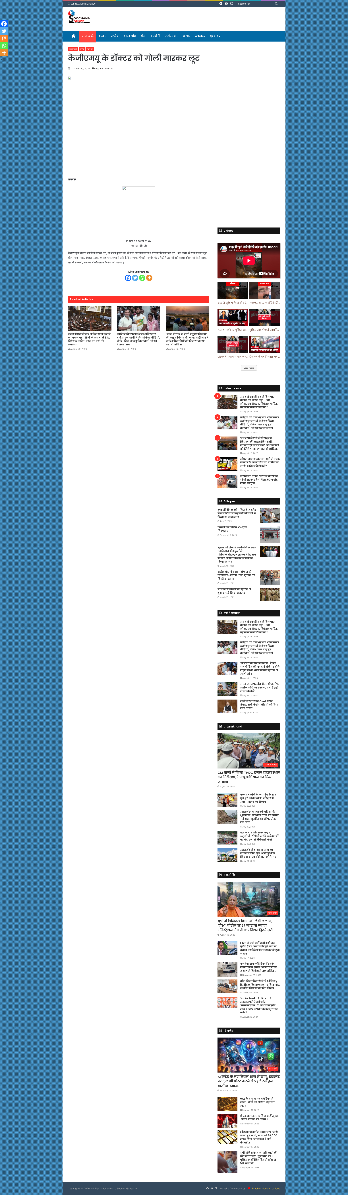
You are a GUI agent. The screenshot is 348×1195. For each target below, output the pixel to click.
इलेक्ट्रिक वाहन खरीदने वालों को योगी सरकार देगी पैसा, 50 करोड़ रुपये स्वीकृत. (259, 479)
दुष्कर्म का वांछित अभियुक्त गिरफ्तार (232, 529)
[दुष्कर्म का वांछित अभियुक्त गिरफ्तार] (270, 534)
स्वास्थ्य (90, 49)
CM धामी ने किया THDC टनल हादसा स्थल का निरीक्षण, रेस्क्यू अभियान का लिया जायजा (249, 777)
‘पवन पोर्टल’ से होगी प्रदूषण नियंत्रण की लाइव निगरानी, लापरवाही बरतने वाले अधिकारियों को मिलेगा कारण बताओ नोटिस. (187, 339)
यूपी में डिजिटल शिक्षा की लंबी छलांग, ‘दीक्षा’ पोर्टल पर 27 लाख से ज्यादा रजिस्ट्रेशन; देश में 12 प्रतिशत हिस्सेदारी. (246, 925)
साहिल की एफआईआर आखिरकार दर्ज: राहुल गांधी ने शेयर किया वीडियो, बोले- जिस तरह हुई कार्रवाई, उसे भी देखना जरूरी (138, 339)
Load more (249, 368)
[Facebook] (128, 278)
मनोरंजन (170, 36)
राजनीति (155, 36)
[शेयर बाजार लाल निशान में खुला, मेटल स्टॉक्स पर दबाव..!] (227, 1121)
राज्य (101, 36)
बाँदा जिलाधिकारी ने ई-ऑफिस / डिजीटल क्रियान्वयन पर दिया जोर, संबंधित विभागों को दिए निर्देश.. (260, 984)
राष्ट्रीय (114, 36)
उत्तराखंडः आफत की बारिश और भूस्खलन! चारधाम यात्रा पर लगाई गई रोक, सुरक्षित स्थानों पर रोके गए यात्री (259, 817)
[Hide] (1, 59)
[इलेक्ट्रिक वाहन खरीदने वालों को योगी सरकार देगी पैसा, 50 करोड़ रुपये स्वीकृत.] (227, 481)
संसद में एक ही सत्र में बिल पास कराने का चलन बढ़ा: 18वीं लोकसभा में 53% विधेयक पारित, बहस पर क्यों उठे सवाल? (89, 339)
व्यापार (186, 36)
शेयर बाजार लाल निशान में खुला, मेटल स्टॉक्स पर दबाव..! (259, 1117)
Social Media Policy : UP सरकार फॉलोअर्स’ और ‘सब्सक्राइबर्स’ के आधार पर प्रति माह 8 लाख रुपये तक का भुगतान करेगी (259, 1005)
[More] (149, 278)
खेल (143, 36)
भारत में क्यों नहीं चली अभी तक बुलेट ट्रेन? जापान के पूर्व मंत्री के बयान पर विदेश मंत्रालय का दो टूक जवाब (260, 948)
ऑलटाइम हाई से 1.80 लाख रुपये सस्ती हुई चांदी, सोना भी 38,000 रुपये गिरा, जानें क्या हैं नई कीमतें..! (259, 1137)
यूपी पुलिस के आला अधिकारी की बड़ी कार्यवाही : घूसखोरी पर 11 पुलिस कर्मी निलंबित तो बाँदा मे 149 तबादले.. (258, 1158)
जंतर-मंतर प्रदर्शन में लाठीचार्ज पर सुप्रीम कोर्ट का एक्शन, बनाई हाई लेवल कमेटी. (259, 687)
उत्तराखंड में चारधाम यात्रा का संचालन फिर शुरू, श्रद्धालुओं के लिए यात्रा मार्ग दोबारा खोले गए (258, 853)
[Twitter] (135, 278)
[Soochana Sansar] (79, 17)
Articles (200, 36)
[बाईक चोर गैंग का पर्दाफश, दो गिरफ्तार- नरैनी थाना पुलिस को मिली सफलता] (270, 577)
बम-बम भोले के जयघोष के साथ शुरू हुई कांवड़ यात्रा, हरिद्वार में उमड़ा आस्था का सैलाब (258, 798)
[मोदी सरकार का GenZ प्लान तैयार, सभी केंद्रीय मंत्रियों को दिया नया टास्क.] (227, 706)
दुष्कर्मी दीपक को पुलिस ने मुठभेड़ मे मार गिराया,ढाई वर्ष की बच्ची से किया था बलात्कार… (237, 513)
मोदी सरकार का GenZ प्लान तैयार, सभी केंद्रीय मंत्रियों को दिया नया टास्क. (259, 704)
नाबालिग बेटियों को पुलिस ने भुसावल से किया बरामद (234, 591)
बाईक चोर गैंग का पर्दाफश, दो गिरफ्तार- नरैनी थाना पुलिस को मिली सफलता (236, 575)
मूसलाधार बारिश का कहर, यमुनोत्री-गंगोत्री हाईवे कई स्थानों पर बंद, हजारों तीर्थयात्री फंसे (259, 836)
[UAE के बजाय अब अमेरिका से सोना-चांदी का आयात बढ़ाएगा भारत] (227, 1104)
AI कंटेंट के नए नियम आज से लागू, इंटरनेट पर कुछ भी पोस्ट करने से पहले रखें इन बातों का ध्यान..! (249, 1081)
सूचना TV (215, 36)
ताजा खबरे (88, 36)
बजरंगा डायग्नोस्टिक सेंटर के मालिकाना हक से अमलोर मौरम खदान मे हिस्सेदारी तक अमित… (258, 967)
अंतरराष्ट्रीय (129, 36)
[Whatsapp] (142, 278)
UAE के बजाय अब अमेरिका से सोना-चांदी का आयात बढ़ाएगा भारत (257, 1102)
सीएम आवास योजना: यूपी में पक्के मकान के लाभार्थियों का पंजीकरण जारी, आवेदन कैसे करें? (260, 462)
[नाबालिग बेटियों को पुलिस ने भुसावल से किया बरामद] (270, 594)
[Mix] (4, 38)
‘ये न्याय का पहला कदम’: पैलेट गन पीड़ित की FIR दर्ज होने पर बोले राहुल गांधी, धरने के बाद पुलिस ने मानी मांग (260, 668)
